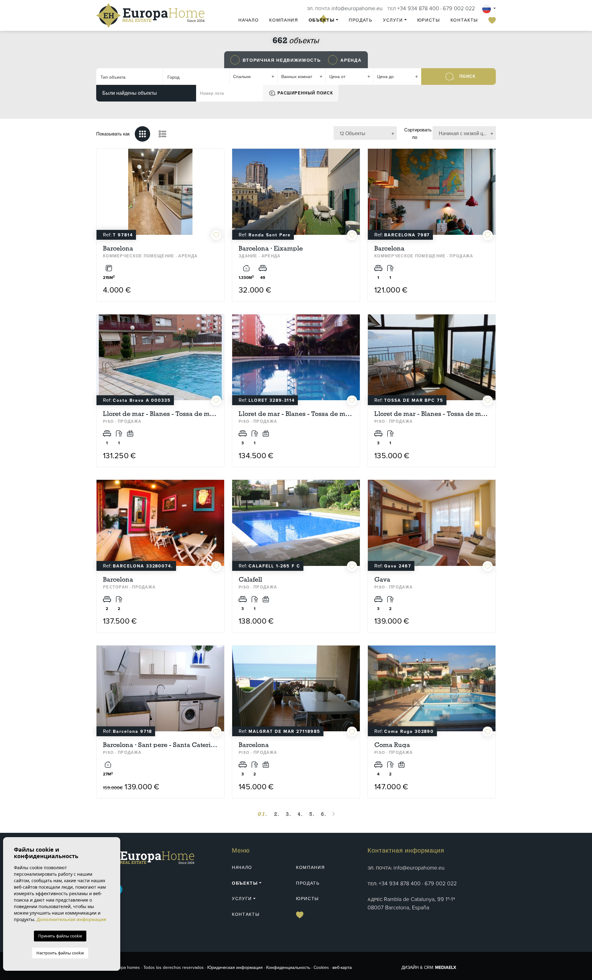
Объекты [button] (322, 20)
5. (312, 814)
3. (288, 814)
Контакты (464, 20)
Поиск (467, 76)
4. (300, 814)
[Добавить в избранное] (216, 235)
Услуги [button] (393, 20)
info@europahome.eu (357, 8)
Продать (360, 20)
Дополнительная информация (71, 919)
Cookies (321, 967)
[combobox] (129, 77)
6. (324, 814)
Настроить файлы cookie (60, 953)
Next (218, 195)
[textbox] (127, 77)
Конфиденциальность (288, 967)
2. (277, 814)
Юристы (428, 20)
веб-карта (342, 967)
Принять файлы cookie (60, 936)
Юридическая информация (235, 967)
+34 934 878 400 (418, 8)
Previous (103, 195)
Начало (248, 20)
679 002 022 (459, 8)
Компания (283, 20)
